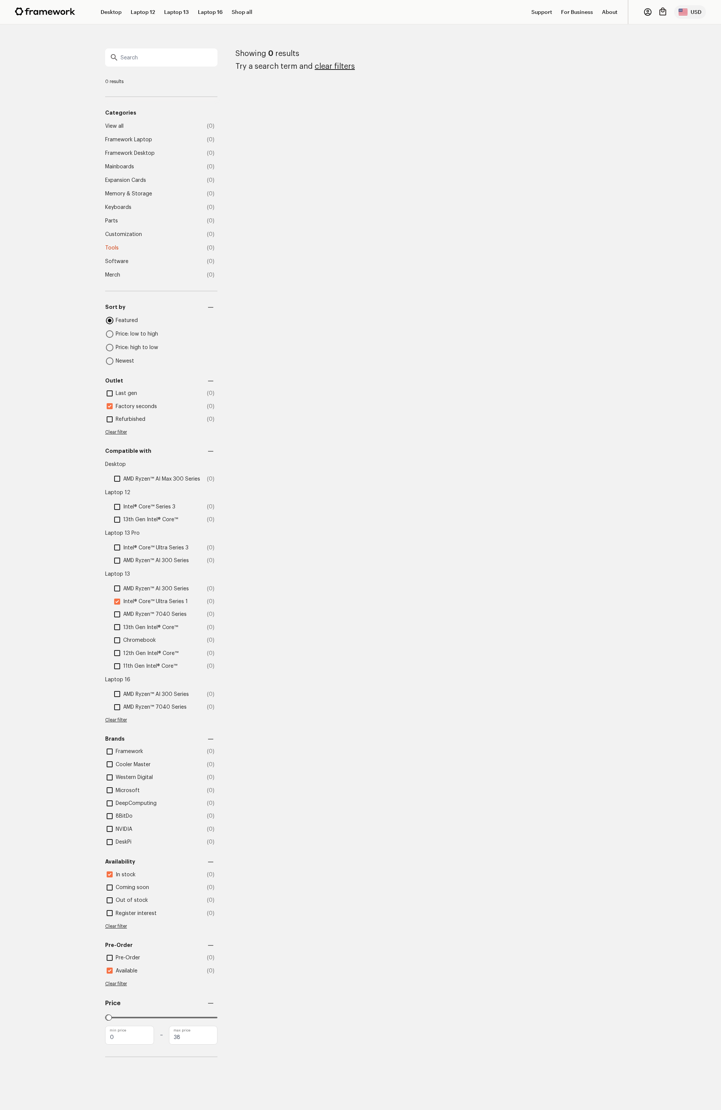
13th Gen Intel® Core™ (150, 519)
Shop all (242, 12)
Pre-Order (128, 957)
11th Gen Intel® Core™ (150, 666)
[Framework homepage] (45, 11)
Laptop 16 (210, 12)
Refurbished (130, 419)
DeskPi (123, 842)
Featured (127, 320)
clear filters (335, 66)
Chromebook (139, 640)
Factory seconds (136, 406)
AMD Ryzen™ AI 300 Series (156, 560)
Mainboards (119, 166)
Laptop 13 (176, 12)
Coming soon (132, 887)
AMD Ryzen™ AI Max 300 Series (161, 479)
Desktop (111, 12)
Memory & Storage (128, 194)
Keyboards (118, 207)
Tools (112, 248)
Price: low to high (137, 334)
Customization (123, 234)
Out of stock (132, 900)
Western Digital (134, 777)
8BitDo (124, 816)
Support (541, 12)
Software (116, 261)
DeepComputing (136, 803)
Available (126, 971)
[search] (161, 57)
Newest (125, 361)
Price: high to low (137, 347)
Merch (112, 275)
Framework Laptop (128, 139)
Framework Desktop (130, 153)
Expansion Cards (125, 180)
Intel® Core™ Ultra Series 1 (155, 601)
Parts (111, 221)
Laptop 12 (143, 12)
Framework (129, 751)
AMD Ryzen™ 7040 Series (155, 614)
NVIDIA (124, 829)
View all (114, 126)
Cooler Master (133, 764)
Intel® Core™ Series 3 (149, 507)
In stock (126, 874)
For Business (577, 12)
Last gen (126, 393)
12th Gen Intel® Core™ (150, 653)
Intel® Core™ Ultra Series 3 (156, 547)
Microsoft (128, 790)
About (609, 12)
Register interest (136, 913)
